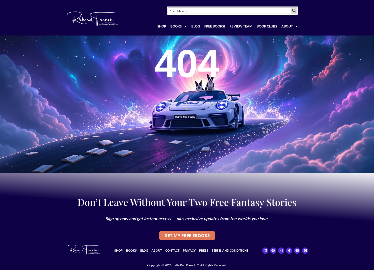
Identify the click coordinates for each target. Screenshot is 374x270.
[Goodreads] (305, 250)
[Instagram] (281, 250)
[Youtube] (297, 250)
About (287, 26)
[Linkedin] (265, 250)
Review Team (240, 26)
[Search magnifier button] (294, 11)
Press (203, 250)
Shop (161, 26)
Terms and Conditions (230, 250)
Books (176, 26)
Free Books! (214, 26)
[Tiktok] (289, 250)
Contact (172, 250)
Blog (195, 26)
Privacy (189, 250)
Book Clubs (267, 26)
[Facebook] (273, 250)
